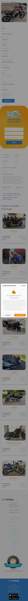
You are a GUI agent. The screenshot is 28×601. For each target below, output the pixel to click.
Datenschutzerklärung (17, 309)
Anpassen (8, 315)
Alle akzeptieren (20, 315)
